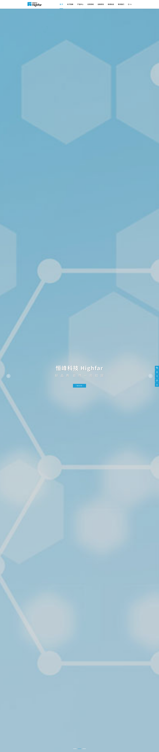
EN (131, 4)
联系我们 (121, 4)
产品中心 (80, 4)
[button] (150, 376)
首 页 (61, 4)
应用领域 (90, 4)
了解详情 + (79, 386)
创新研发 (101, 4)
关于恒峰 (70, 4)
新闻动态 (111, 4)
